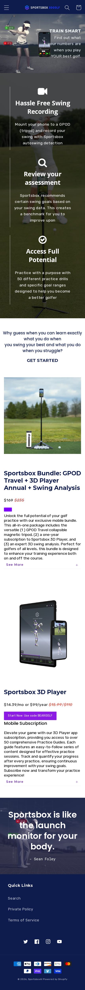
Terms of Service (23, 920)
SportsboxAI (35, 979)
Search (14, 898)
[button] (6, 7)
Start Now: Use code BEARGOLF (30, 715)
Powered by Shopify (55, 979)
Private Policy (20, 909)
